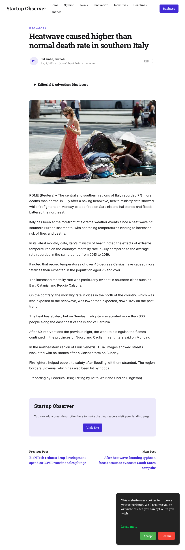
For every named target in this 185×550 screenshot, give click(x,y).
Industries (121, 5)
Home (54, 5)
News (84, 5)
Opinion (69, 5)
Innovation (100, 5)
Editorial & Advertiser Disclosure (63, 84)
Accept (148, 536)
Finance (55, 12)
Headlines (140, 5)
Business (169, 8)
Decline (166, 536)
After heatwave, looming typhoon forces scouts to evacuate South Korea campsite (127, 462)
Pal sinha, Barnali (53, 59)
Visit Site (92, 427)
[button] (152, 61)
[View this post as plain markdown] (146, 61)
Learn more (129, 526)
